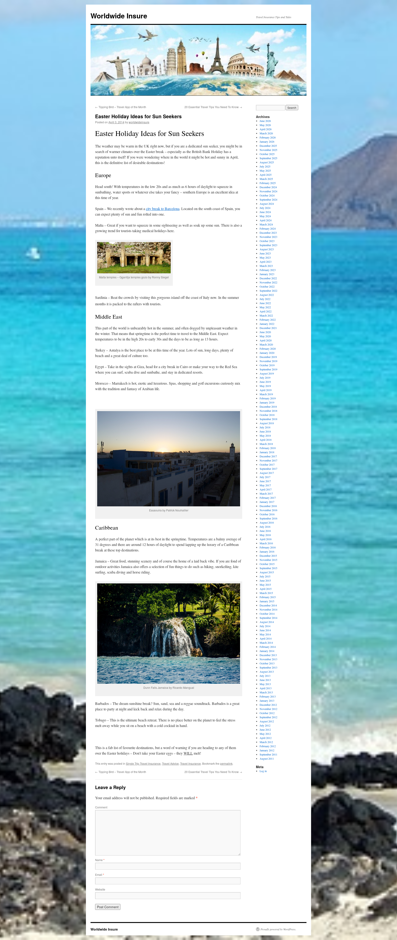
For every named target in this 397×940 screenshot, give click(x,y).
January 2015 (267, 601)
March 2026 (266, 133)
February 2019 (268, 398)
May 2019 (265, 386)
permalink (226, 763)
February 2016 (268, 547)
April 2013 (266, 688)
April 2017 (266, 489)
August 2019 (267, 373)
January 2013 (267, 700)
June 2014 (265, 630)
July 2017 (265, 477)
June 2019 (265, 381)
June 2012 (265, 729)
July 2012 (265, 725)
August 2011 (267, 758)
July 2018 (265, 427)
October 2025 (267, 154)
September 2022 (268, 290)
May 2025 (265, 170)
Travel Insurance (190, 763)
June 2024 (265, 212)
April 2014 (266, 638)
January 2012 (267, 750)
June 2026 (265, 121)
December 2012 (268, 704)
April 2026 (266, 129)
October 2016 (267, 514)
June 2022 (265, 303)
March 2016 (266, 543)
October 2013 (267, 663)
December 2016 (268, 506)
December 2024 (268, 187)
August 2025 (267, 162)
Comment (101, 807)
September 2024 (268, 199)
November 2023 (268, 237)
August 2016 (267, 522)
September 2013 (268, 667)
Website (100, 889)
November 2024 (268, 191)
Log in (263, 771)
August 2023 (267, 249)
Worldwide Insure (119, 15)
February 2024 (268, 228)
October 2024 (267, 195)
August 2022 (267, 295)
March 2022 (266, 315)
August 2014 (267, 622)
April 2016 (266, 539)
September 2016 (268, 518)
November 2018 (268, 410)
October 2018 (267, 415)
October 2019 (267, 365)
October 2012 (267, 713)
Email (99, 875)
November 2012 (268, 709)
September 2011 (268, 754)
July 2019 (265, 377)
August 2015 (267, 572)
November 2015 (268, 560)
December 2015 (268, 555)
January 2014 (267, 651)
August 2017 (267, 473)
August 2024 (267, 203)
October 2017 (267, 464)
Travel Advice (170, 763)
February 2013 (268, 696)
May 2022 (265, 307)
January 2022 (267, 324)
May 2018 (265, 435)
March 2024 (266, 224)
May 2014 (265, 634)
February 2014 (268, 647)
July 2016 (265, 526)
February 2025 (268, 183)
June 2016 (265, 531)
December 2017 (268, 456)
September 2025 (268, 158)
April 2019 (266, 390)
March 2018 (266, 444)
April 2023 (266, 261)
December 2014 (268, 605)
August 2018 (267, 423)
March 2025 (266, 179)
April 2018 (266, 439)
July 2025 (265, 166)
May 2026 (265, 125)
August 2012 (267, 721)
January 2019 (267, 402)
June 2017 (265, 481)
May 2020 (265, 336)
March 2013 (266, 692)
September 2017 (268, 468)
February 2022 (268, 319)
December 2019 (268, 357)
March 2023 (266, 266)
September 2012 (268, 717)
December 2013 (268, 655)
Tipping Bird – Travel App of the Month (120, 107)
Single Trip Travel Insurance (143, 763)
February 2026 (268, 137)
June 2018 (265, 431)
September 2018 (268, 419)
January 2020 (267, 353)
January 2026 (267, 141)
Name (100, 860)
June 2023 (265, 253)
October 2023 (267, 241)
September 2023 (268, 245)
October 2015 (267, 564)
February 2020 (268, 348)
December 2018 (268, 406)
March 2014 (266, 642)
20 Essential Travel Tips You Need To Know (213, 107)
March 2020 (266, 344)
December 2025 (268, 145)
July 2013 (265, 676)
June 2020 (265, 332)
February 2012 (268, 746)
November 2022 (268, 282)
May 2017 (265, 485)
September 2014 (268, 618)
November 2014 (268, 609)
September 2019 (268, 369)
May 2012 (265, 733)
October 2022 (267, 286)
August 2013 (267, 671)
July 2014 (265, 626)
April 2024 (266, 220)
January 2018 (267, 452)
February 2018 (268, 448)
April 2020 (266, 340)
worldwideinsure (139, 122)
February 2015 (268, 597)
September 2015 (268, 568)
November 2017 (268, 460)
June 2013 (265, 680)
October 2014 (267, 613)
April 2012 (266, 738)
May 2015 (265, 584)
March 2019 (266, 394)
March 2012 (266, 742)
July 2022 (265, 299)
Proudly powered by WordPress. (278, 929)
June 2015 (265, 580)
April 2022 (266, 311)
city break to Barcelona (162, 208)
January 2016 (267, 551)
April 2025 (266, 174)
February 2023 (268, 270)
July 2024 (265, 208)
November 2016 (268, 510)
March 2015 (266, 593)
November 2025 (268, 150)
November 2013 (268, 659)
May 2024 (265, 216)
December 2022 (268, 278)
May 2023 (265, 257)
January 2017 (267, 502)
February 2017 (268, 497)
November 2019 (268, 361)
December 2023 (268, 232)
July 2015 (265, 576)
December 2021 (268, 328)
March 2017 (266, 493)
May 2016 (265, 535)
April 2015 (266, 589)
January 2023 (267, 274)
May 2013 (265, 684)
